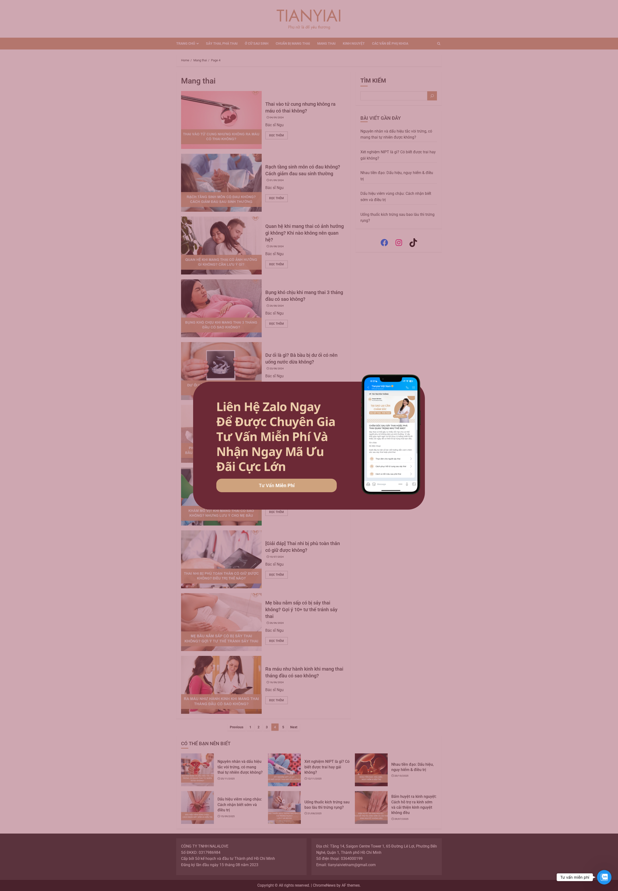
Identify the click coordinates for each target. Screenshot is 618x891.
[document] (309, 445)
